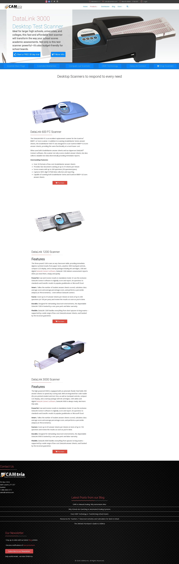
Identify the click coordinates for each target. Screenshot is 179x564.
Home (85, 6)
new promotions (29, 545)
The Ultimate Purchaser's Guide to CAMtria (89, 524)
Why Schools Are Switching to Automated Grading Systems (89, 509)
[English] (46, 1)
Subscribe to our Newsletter (19, 551)
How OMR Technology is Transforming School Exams (89, 514)
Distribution (105, 6)
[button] (143, 1)
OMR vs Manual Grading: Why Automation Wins (89, 504)
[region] (89, 36)
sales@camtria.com (111, 1)
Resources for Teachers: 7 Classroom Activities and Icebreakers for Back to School (89, 519)
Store (120, 6)
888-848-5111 (95, 1)
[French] (49, 1)
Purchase (60, 183)
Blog (113, 6)
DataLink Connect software (45, 271)
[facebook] (51, 1)
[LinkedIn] (57, 1)
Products (93, 6)
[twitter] (54, 1)
